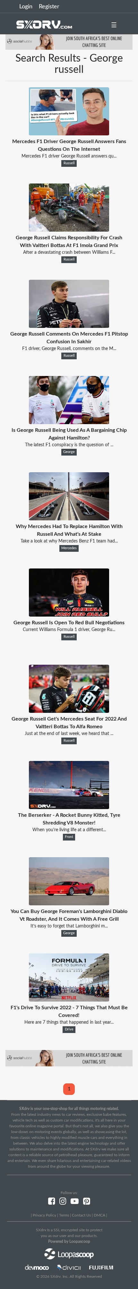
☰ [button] (114, 25)
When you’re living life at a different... (69, 830)
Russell (69, 163)
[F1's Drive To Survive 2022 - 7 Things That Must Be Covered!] (69, 1000)
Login (25, 7)
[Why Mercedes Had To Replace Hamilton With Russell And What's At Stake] (69, 518)
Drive (69, 1029)
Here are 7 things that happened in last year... (69, 1022)
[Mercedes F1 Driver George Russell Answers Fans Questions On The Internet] (69, 133)
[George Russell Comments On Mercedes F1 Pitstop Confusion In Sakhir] (69, 326)
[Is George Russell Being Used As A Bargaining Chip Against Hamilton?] (69, 422)
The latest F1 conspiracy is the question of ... (69, 445)
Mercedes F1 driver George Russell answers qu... (69, 156)
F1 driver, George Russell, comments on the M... (69, 348)
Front (69, 837)
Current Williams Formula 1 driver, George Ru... (69, 629)
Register (49, 7)
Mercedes (69, 548)
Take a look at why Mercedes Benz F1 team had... (69, 541)
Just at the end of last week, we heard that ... (69, 733)
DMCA (99, 1215)
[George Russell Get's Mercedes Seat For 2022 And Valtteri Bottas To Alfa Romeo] (69, 711)
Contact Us (81, 1215)
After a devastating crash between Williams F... (69, 252)
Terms (64, 1215)
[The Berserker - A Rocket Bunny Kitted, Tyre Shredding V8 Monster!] (69, 807)
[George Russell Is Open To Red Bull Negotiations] (69, 615)
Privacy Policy (44, 1215)
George (69, 452)
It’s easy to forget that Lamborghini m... (69, 926)
